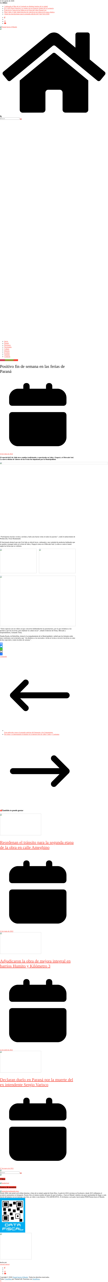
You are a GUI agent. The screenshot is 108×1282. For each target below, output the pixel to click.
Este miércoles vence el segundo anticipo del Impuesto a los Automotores (28, 732)
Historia (6, 351)
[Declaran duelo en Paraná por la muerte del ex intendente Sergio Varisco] (20, 1072)
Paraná (6, 343)
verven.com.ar (4, 1264)
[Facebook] (38, 644)
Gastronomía (9, 360)
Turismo (7, 355)
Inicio (6, 341)
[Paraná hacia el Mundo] (54, 114)
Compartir (3, 656)
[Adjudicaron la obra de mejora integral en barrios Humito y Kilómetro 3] (20, 953)
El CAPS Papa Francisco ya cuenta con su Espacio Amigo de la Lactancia (29, 8)
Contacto (7, 356)
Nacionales (8, 347)
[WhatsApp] (38, 649)
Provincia (7, 345)
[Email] (38, 651)
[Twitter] (38, 646)
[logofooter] (9, 1191)
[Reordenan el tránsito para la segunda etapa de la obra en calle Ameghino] (20, 835)
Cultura (6, 349)
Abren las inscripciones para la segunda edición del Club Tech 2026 (26, 14)
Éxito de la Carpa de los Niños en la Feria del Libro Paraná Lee (25, 10)
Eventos (7, 353)
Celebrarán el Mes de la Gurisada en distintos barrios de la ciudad (26, 6)
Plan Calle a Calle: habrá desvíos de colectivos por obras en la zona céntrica (29, 12)
